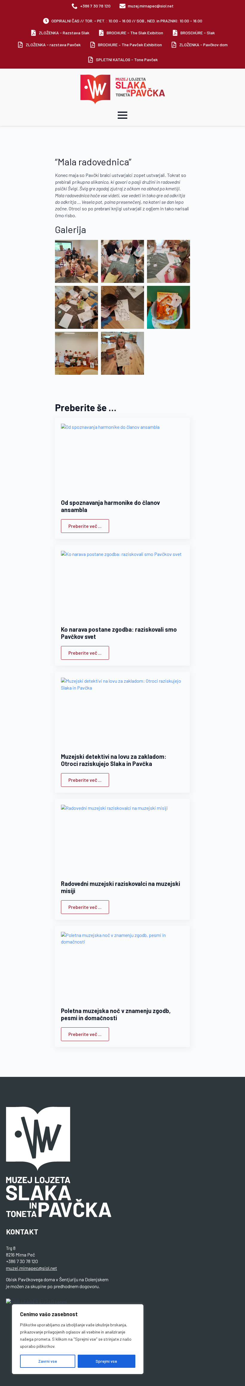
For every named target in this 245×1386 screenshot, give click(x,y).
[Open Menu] (122, 115)
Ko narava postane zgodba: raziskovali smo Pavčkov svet (119, 633)
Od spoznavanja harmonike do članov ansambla (110, 506)
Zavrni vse (47, 1361)
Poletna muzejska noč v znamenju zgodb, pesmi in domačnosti (116, 1014)
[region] (77, 1339)
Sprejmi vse (106, 1361)
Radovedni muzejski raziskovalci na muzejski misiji (120, 887)
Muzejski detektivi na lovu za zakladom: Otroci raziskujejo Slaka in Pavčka (113, 760)
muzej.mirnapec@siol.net (31, 1268)
